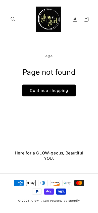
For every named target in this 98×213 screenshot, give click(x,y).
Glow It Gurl (40, 200)
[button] (13, 19)
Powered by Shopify (65, 200)
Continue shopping (49, 90)
